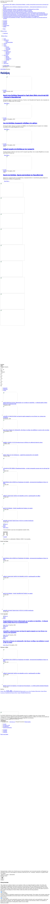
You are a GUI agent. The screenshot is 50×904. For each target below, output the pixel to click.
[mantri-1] (12, 244)
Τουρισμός (8, 49)
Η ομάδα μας (6, 726)
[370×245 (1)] (13, 325)
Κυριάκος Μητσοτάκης (36, 691)
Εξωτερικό (8, 48)
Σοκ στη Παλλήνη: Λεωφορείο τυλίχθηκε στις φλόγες (20, 123)
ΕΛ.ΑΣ (9, 691)
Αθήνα (5, 691)
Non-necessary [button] (4, 896)
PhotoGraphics (28, 721)
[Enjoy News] (4, 31)
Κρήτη (30, 691)
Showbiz (7, 57)
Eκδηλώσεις (8, 51)
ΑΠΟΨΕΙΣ (5, 43)
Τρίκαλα (19, 692)
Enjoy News (5, 527)
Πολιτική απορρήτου (7, 727)
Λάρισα (42, 691)
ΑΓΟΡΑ (7, 59)
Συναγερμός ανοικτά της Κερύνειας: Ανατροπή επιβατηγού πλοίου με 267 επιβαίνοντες (21, 16)
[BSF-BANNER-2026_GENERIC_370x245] (13, 309)
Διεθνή (5, 62)
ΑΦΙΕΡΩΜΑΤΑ (6, 39)
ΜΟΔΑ (7, 56)
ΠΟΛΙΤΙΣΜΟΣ (6, 50)
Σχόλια (4, 390)
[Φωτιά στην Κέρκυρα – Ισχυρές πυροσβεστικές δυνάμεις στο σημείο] (10, 507)
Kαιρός (2, 691)
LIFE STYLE (5, 55)
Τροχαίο (23, 692)
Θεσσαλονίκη (17, 691)
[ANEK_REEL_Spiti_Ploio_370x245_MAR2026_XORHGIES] (12, 227)
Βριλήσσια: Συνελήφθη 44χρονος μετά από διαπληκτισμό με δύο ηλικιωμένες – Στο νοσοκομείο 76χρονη (25, 15)
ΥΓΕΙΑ (4, 44)
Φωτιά (26, 692)
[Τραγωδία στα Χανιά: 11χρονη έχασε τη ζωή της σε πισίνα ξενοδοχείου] (10, 519)
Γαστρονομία (8, 58)
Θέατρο (7, 54)
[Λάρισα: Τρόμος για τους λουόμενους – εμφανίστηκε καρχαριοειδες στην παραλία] (10, 453)
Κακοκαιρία (23, 691)
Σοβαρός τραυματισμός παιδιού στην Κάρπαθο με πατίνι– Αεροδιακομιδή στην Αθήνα (21, 9)
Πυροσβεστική (3, 692)
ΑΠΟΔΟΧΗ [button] (12, 874)
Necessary (4, 892)
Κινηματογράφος (9, 42)
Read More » (7, 103)
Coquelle (5, 536)
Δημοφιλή (5, 388)
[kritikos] (12, 196)
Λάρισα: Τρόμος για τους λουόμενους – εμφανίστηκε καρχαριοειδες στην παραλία (20, 455)
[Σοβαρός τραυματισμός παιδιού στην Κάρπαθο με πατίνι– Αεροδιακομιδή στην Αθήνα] (10, 494)
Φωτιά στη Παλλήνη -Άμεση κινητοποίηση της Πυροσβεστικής (23, 175)
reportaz (4, 91)
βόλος (29, 692)
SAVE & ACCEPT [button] (5, 902)
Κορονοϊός (27, 691)
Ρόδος (16, 692)
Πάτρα (45, 691)
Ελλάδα (7, 47)
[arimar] (13, 260)
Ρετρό (7, 41)
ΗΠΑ (13, 691)
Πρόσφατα (5, 389)
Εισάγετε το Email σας (5, 719)
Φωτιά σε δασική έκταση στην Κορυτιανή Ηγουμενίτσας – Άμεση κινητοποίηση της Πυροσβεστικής (24, 12)
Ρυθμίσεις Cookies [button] (5, 874)
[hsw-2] (13, 292)
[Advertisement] (25, 335)
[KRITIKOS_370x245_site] (13, 212)
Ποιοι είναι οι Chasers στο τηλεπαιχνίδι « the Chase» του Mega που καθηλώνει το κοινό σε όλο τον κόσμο (26, 430)
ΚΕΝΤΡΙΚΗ (3, 69)
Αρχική (4, 724)
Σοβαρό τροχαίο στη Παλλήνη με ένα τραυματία (18, 149)
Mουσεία (8, 52)
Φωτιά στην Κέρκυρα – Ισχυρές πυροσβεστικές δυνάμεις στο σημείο (17, 10)
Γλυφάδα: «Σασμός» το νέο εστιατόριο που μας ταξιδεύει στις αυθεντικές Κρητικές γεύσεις (23, 442)
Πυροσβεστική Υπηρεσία (10, 692)
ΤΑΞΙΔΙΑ (5, 45)
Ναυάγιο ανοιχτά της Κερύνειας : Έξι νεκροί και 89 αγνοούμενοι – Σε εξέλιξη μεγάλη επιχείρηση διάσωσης (25, 13)
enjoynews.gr (12, 721)
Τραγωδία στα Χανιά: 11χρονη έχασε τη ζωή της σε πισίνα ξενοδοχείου (18, 11)
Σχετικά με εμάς (6, 725)
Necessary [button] (3, 890)
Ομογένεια (5, 63)
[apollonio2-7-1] (12, 276)
